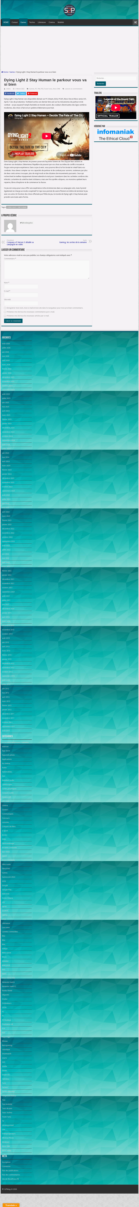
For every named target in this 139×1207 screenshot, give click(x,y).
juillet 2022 (6, 550)
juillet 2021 (6, 600)
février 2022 (6, 571)
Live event (6, 927)
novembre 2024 (8, 432)
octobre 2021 (7, 588)
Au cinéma (6, 763)
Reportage (6, 1037)
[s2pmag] (69, 9)
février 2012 (6, 705)
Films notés (6, 864)
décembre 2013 (8, 625)
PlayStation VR (7, 1024)
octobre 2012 (7, 672)
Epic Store (6, 852)
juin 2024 (5, 453)
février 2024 (6, 470)
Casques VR (6, 797)
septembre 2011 (8, 726)
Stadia (4, 1066)
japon (4, 906)
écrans (4, 835)
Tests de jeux (7, 1108)
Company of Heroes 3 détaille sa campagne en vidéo (20, 242)
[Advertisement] (69, 49)
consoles (5, 822)
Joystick (5, 911)
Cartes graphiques (9, 789)
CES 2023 (5, 801)
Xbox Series (6, 1150)
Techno (32, 22)
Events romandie (8, 860)
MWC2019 (6, 965)
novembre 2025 (8, 381)
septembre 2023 (8, 491)
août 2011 (6, 731)
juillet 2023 (6, 499)
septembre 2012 (8, 676)
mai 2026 (5, 356)
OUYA (4, 1007)
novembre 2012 (8, 668)
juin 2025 (5, 402)
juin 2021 (5, 604)
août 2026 (6, 344)
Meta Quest (6, 953)
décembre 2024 (8, 428)
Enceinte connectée (9, 848)
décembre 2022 (8, 529)
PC (36, 89)
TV (3, 1121)
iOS (3, 902)
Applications (7, 759)
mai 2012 (5, 693)
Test (3, 1100)
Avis (3, 776)
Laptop (5, 915)
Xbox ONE (56, 89)
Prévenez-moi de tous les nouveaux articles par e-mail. (28, 316)
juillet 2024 (6, 449)
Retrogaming (7, 1045)
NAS (3, 970)
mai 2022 (5, 558)
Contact (15, 22)
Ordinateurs (6, 1003)
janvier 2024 (6, 474)
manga (4, 948)
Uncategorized (8, 1125)
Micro (4, 957)
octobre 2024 (7, 436)
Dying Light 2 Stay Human (16, 207)
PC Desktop (6, 1020)
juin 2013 (5, 642)
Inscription (6, 1162)
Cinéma (52, 22)
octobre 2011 (7, 722)
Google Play (6, 890)
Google (5, 885)
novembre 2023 (8, 482)
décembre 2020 (8, 609)
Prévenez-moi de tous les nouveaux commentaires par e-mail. (31, 312)
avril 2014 (6, 617)
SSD (3, 1062)
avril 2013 (6, 647)
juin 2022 (5, 554)
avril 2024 (6, 461)
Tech (4, 1083)
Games (23, 22)
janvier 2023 (6, 524)
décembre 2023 (8, 478)
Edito (4, 839)
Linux (4, 919)
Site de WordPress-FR (10, 1179)
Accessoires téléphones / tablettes (15, 742)
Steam (4, 1071)
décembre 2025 (8, 377)
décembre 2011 (8, 714)
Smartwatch (6, 1054)
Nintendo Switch (8, 982)
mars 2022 (6, 567)
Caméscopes (7, 784)
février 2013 (6, 655)
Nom (6, 283)
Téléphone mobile (9, 1096)
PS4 (39, 89)
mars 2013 (6, 651)
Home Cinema (7, 898)
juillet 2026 (6, 348)
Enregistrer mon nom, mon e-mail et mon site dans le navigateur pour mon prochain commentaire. (45, 308)
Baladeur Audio (8, 780)
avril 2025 (6, 411)
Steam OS (6, 1075)
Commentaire (10, 259)
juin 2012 (5, 689)
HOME (6, 22)
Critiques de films (9, 826)
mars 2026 (6, 365)
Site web (7, 299)
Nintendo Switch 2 (9, 986)
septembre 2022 (8, 541)
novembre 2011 (8, 718)
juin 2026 (5, 352)
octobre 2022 (7, 537)
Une (3, 1129)
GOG (4, 881)
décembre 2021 (8, 579)
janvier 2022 (6, 575)
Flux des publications (10, 1171)
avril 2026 (6, 360)
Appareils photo (8, 755)
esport (4, 856)
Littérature (42, 22)
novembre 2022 (8, 533)
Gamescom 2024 (8, 877)
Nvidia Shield (7, 991)
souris (4, 1058)
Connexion (6, 1166)
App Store (6, 751)
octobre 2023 (7, 487)
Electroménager (8, 843)
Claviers (5, 810)
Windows (5, 1142)
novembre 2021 (8, 583)
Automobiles (7, 772)
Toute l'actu (48, 89)
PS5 (42, 89)
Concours (6, 818)
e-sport (5, 831)
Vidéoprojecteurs (8, 1134)
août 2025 (6, 394)
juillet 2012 (6, 684)
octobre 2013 (7, 634)
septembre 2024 (8, 440)
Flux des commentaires (11, 1175)
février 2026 (6, 369)
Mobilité (61, 22)
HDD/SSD (5, 894)
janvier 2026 (6, 373)
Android (5, 747)
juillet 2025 (6, 398)
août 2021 (6, 596)
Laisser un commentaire (73, 89)
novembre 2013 (8, 630)
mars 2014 (6, 621)
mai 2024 (5, 457)
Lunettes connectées (10, 932)
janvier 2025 (6, 424)
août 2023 (6, 495)
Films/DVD (6, 869)
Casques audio (8, 793)
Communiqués (7, 814)
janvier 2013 (6, 659)
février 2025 (6, 419)
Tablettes (5, 1079)
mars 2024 (6, 466)
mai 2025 (5, 407)
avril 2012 (6, 697)
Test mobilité (7, 1104)
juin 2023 (5, 503)
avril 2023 (6, 512)
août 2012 (6, 680)
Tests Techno (7, 1113)
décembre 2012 (8, 663)
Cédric (8, 89)
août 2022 (6, 546)
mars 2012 (6, 701)
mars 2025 (6, 415)
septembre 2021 (8, 592)
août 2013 (6, 638)
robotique (6, 1049)
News (4, 974)
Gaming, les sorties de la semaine (73, 241)
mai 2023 (5, 508)
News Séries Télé (8, 978)
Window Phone (8, 1138)
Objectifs (5, 995)
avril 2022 (6, 562)
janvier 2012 (6, 710)
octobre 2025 (7, 386)
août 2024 (6, 445)
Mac (3, 936)
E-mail (7, 291)
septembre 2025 (8, 390)
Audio (4, 768)
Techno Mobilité (8, 1092)
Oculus (4, 999)
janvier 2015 (6, 613)
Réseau (5, 1041)
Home (5, 72)
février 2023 (6, 520)
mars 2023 (6, 516)
